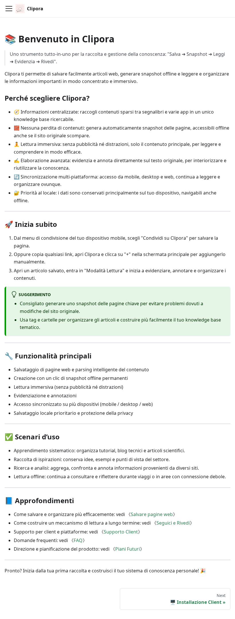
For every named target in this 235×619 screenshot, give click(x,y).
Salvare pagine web (152, 514)
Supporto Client (121, 532)
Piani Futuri (127, 549)
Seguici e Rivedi (173, 523)
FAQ (78, 540)
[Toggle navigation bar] (9, 8)
